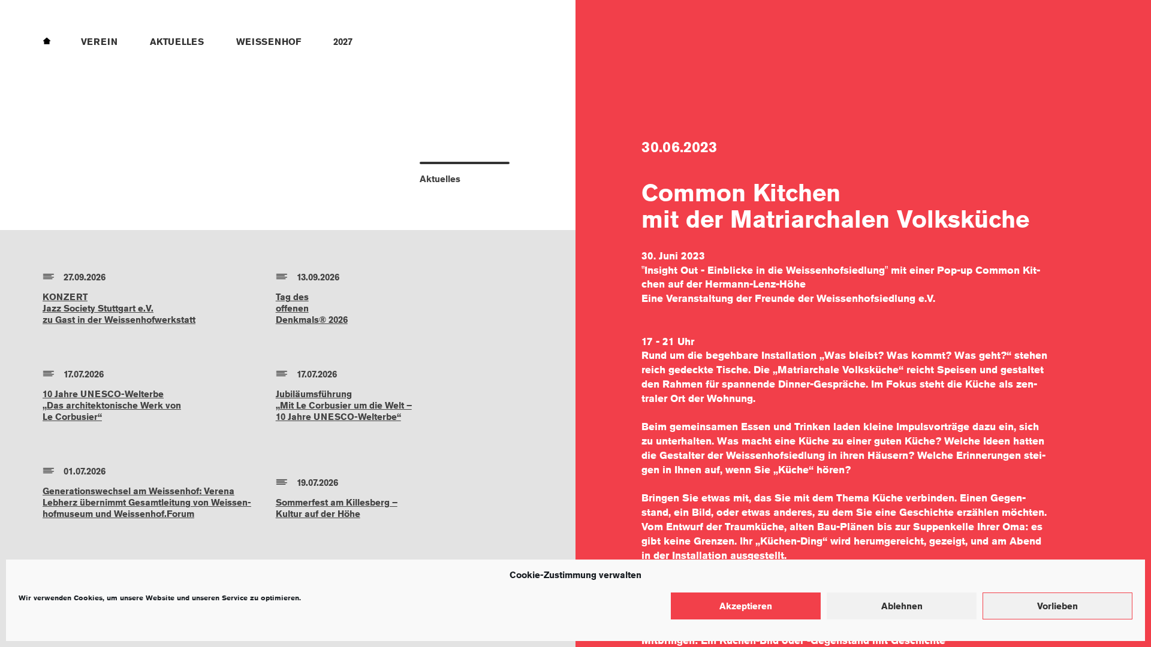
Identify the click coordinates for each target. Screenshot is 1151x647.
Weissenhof (268, 41)
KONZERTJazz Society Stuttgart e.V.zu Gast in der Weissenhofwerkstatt (119, 308)
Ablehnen (902, 606)
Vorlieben (1057, 606)
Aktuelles (177, 41)
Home (47, 40)
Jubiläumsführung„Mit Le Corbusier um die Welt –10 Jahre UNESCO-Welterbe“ (344, 405)
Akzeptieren (745, 606)
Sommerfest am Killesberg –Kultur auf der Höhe (336, 508)
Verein (99, 41)
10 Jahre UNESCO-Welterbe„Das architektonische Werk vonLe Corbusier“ (112, 405)
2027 (342, 41)
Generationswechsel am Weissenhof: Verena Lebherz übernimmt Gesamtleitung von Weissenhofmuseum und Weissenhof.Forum (147, 502)
